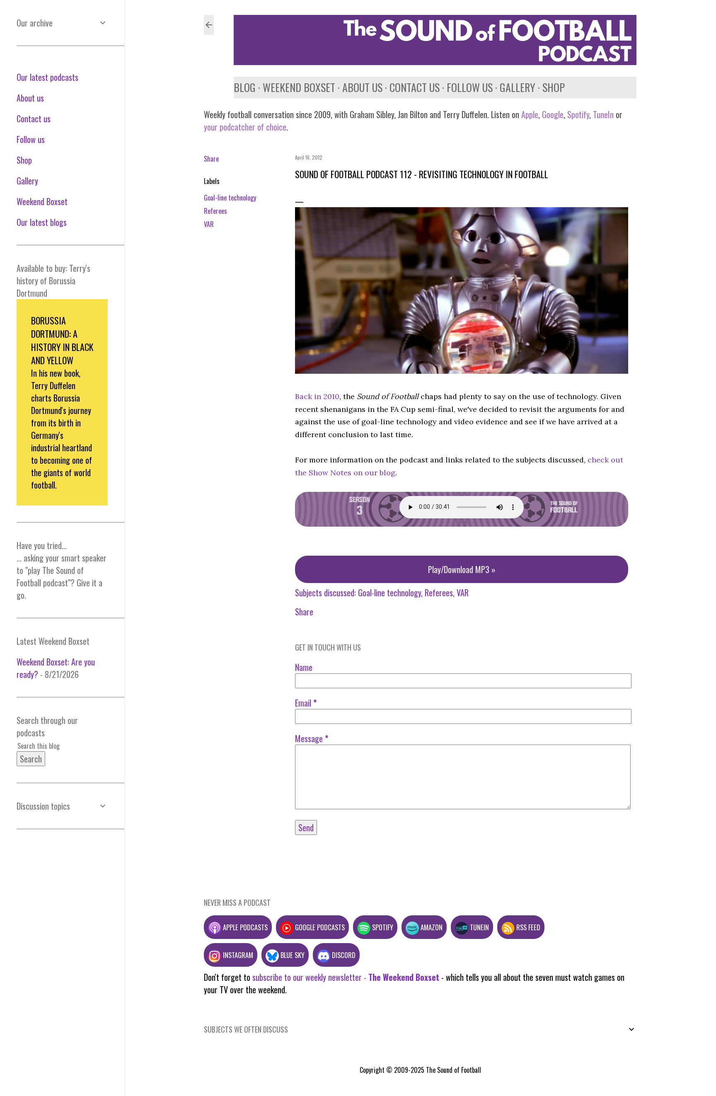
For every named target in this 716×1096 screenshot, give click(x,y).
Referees (215, 211)
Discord (343, 955)
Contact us (414, 87)
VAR (209, 224)
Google (552, 114)
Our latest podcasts (47, 77)
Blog (245, 87)
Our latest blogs (42, 222)
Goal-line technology (230, 198)
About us (362, 87)
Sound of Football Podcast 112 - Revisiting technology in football (421, 174)
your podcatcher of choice (245, 127)
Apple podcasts (244, 927)
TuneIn (603, 114)
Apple (529, 114)
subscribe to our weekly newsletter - (345, 977)
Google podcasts (319, 927)
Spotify (578, 114)
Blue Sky (292, 955)
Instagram (237, 955)
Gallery (517, 87)
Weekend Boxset (299, 87)
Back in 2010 (317, 396)
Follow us (470, 87)
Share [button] (211, 159)
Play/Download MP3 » (462, 569)
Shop (553, 87)
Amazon (431, 927)
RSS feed (527, 927)
